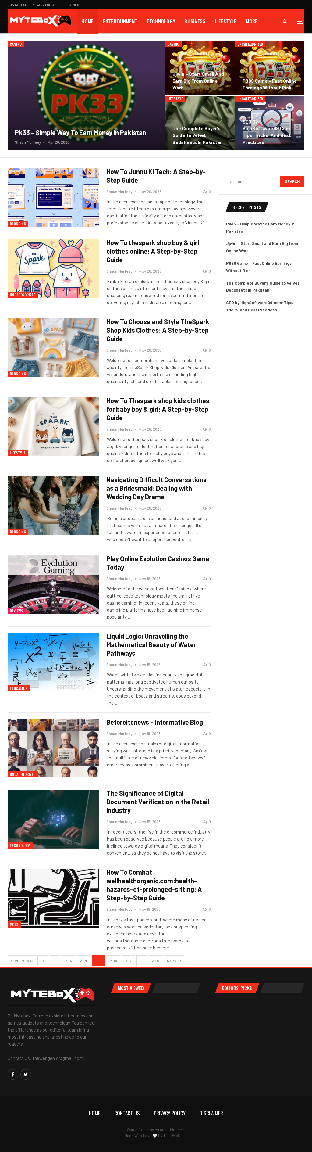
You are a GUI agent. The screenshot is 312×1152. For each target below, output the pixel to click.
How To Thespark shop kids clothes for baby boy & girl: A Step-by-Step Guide (157, 409)
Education (19, 688)
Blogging (18, 223)
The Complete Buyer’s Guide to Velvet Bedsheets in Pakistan (197, 135)
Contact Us (17, 5)
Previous (23, 960)
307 (128, 960)
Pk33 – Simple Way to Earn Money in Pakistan (80, 132)
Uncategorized (250, 44)
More (252, 21)
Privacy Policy (44, 5)
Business (194, 21)
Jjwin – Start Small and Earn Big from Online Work (198, 80)
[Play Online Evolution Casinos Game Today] (53, 584)
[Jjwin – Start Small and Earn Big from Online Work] (200, 68)
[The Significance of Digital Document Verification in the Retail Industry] (53, 819)
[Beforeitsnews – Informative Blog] (53, 748)
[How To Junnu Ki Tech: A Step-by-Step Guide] (53, 197)
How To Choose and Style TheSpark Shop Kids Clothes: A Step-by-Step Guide (157, 330)
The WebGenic (175, 1135)
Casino (16, 44)
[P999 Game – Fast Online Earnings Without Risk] (270, 68)
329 (155, 960)
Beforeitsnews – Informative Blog (154, 722)
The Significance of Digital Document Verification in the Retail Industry (157, 801)
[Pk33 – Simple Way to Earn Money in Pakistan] (86, 95)
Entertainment (120, 21)
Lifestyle (226, 21)
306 (113, 960)
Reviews (16, 610)
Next (172, 960)
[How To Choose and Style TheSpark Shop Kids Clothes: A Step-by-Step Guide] (53, 347)
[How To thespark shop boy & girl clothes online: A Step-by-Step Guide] (53, 268)
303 (68, 960)
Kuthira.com (175, 1129)
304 (83, 960)
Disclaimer (70, 5)
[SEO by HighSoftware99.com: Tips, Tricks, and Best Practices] (270, 122)
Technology (161, 21)
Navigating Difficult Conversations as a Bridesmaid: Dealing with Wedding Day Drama (156, 488)
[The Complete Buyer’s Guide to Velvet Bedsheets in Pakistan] (200, 122)
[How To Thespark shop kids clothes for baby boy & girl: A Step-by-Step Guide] (53, 426)
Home (87, 21)
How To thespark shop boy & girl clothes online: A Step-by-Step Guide (152, 251)
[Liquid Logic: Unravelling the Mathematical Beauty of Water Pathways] (53, 662)
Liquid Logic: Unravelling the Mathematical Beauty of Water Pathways (151, 644)
